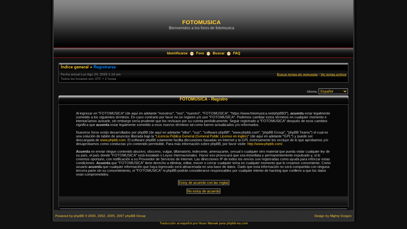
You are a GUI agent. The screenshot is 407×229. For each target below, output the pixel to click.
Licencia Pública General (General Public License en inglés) (202, 136)
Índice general (75, 67)
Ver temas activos (333, 74)
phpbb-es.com (237, 223)
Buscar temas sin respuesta (297, 74)
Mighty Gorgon (341, 216)
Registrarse (104, 67)
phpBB (79, 216)
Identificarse (177, 53)
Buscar (218, 53)
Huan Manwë (208, 223)
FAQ (236, 53)
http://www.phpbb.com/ (264, 144)
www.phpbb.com (113, 140)
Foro (200, 53)
